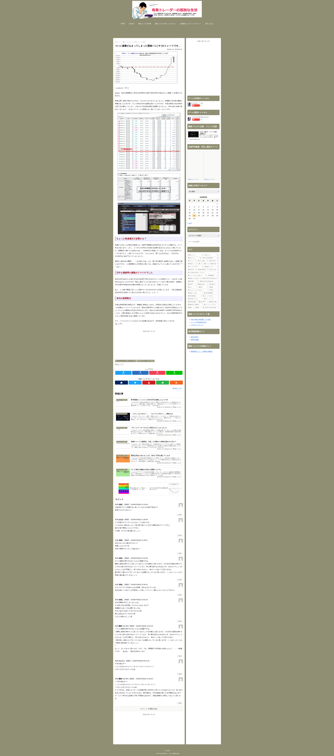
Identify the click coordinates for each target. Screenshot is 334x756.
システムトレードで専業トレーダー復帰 (126, 360)
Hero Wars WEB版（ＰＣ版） (201, 319)
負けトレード (120, 364)
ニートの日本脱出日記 (198, 322)
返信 (180, 514)
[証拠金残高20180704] (149, 218)
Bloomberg (194, 337)
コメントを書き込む (149, 709)
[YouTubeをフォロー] (148, 383)
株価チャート (191, 179)
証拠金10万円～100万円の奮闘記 (146, 360)
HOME (168, 750)
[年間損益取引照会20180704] (149, 186)
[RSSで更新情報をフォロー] (176, 383)
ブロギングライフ (197, 325)
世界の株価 (195, 340)
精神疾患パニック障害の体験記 (202, 351)
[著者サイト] (121, 383)
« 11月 (189, 223)
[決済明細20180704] (149, 142)
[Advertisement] (167, 31)
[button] (217, 242)
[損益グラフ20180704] (146, 83)
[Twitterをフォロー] (135, 383)
